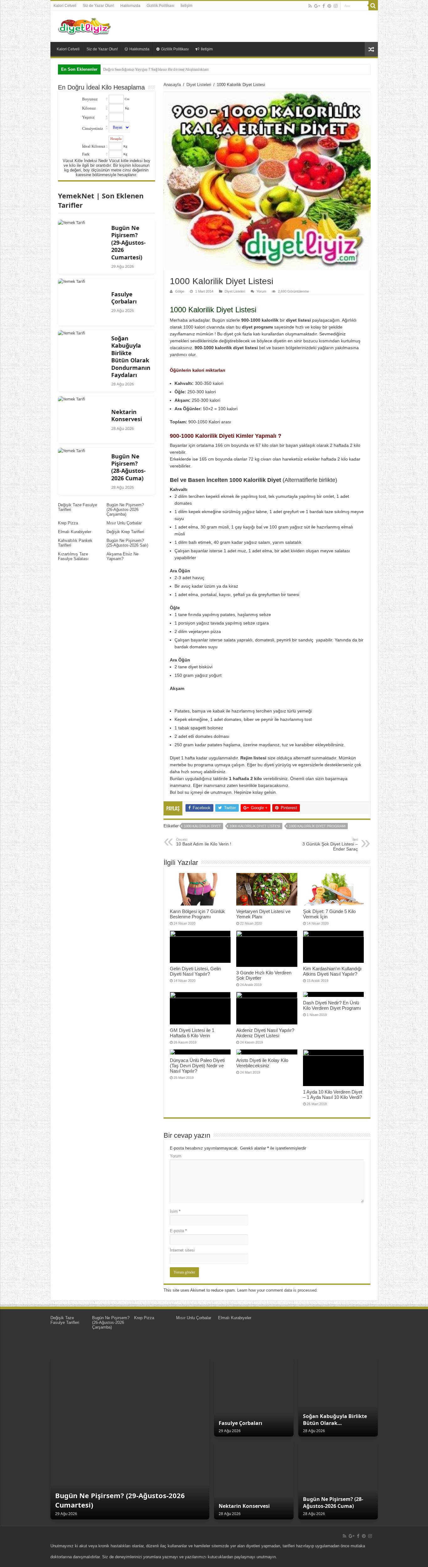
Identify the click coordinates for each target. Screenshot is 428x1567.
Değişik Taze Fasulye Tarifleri (64, 1320)
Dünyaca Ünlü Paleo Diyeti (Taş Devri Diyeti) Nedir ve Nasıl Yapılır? (197, 1066)
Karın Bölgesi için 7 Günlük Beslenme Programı (197, 914)
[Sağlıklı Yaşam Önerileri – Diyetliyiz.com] (85, 25)
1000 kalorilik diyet (202, 826)
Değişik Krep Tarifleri (125, 531)
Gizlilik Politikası (160, 5)
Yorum (261, 291)
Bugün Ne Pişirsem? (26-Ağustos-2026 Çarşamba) (125, 510)
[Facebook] (324, 6)
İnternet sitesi (182, 1250)
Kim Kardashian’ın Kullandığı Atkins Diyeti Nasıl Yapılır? (332, 971)
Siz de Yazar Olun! (98, 5)
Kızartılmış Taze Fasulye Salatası (73, 556)
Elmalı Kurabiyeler (74, 531)
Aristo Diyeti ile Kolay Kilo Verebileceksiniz (262, 1063)
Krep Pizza (68, 523)
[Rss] (310, 6)
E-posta (178, 1230)
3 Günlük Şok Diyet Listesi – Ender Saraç (330, 844)
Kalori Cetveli (65, 5)
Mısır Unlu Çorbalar (124, 523)
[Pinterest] (329, 6)
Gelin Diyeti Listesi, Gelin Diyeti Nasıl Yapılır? (195, 971)
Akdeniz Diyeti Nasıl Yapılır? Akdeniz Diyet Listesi (265, 1033)
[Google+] (317, 6)
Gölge (179, 291)
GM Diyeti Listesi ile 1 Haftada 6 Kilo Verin (192, 1033)
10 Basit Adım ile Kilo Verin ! (203, 842)
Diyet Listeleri (198, 84)
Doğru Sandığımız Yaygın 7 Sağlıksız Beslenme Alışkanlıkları (156, 69)
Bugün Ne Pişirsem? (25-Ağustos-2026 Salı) (127, 543)
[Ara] (373, 5)
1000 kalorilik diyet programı (317, 826)
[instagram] (335, 6)
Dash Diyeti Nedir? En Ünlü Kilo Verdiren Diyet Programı (332, 1005)
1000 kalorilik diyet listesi (255, 826)
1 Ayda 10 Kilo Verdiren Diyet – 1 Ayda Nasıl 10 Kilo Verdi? (332, 1094)
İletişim (186, 5)
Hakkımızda (130, 5)
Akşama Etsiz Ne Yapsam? (122, 556)
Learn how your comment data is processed (276, 1290)
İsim (175, 1211)
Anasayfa (172, 84)
